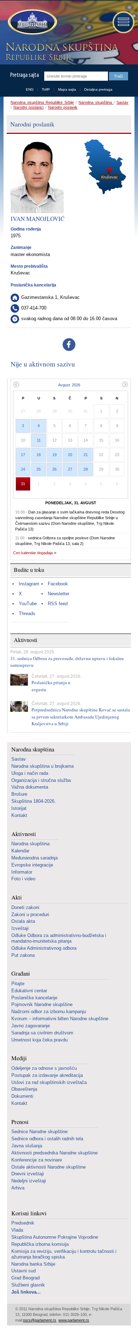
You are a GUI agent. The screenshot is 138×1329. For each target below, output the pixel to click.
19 (54, 455)
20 (70, 455)
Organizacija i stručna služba (41, 780)
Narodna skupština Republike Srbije (42, 102)
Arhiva (17, 1188)
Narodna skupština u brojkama (42, 766)
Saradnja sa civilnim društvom (42, 1032)
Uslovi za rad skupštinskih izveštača (49, 1082)
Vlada (17, 1230)
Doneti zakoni (25, 907)
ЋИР (46, 89)
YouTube (28, 603)
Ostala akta (23, 921)
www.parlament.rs (73, 1320)
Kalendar (20, 850)
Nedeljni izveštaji (28, 1180)
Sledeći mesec (125, 384)
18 (38, 455)
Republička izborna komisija (40, 1244)
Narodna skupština (96, 102)
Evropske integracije (32, 865)
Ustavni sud (23, 1270)
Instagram (29, 583)
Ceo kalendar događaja (33, 553)
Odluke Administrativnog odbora (43, 948)
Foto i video (23, 878)
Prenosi (20, 1122)
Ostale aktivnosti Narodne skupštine (48, 1167)
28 (86, 469)
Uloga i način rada (29, 773)
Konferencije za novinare (36, 1160)
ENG (30, 89)
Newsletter (58, 593)
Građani (20, 973)
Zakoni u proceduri (30, 914)
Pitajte (17, 983)
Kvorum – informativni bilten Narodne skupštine (59, 1018)
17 (23, 455)
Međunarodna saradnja (34, 858)
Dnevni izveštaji (27, 1173)
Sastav (122, 102)
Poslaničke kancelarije (34, 997)
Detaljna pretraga (98, 89)
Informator (21, 872)
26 (54, 469)
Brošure (19, 794)
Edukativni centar (29, 990)
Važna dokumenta (29, 787)
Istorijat (19, 808)
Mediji (19, 1058)
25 (38, 469)
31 (23, 484)
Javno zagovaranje (30, 1025)
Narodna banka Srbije (33, 1264)
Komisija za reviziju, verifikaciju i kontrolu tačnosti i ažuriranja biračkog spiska (63, 1254)
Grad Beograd (25, 1277)
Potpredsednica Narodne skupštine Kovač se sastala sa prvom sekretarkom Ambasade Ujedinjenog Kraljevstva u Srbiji (80, 716)
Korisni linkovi (29, 1213)
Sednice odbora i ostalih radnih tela (47, 1138)
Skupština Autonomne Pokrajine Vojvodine (54, 1237)
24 (23, 469)
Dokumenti (22, 1096)
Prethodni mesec (16, 384)
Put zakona (23, 955)
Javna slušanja (26, 1145)
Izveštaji (20, 928)
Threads (27, 613)
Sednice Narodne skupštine (39, 1131)
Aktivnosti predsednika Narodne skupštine (54, 1152)
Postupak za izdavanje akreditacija (47, 1075)
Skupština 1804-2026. (33, 801)
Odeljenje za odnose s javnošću (44, 1068)
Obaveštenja (24, 1089)
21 (86, 455)
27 (70, 469)
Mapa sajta (67, 89)
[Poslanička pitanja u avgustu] (19, 680)
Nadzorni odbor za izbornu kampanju (48, 1011)
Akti (16, 897)
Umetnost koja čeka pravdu (39, 1040)
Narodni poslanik (62, 107)
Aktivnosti (23, 834)
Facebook (58, 583)
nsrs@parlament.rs (39, 1320)
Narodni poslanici (28, 107)
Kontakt (19, 815)
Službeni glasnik (28, 1285)
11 (39, 440)
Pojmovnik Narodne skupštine (42, 1004)
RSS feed (58, 603)
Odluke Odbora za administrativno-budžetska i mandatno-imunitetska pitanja (58, 938)
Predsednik (22, 1223)
